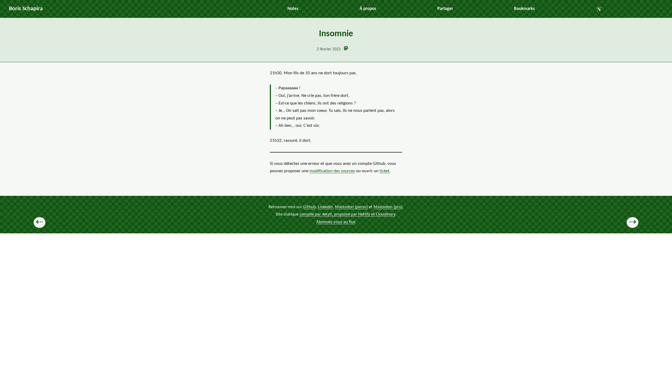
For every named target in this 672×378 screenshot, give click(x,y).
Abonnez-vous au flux (335, 222)
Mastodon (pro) (388, 206)
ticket (385, 171)
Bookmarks (524, 9)
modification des (332, 171)
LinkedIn (325, 206)
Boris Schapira (26, 9)
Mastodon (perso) (351, 206)
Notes (292, 9)
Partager (445, 9)
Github (309, 206)
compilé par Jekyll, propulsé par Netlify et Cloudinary (347, 214)
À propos (368, 9)
